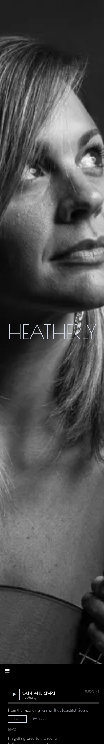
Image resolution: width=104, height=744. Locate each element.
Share (42, 719)
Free (17, 719)
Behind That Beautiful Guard (65, 710)
